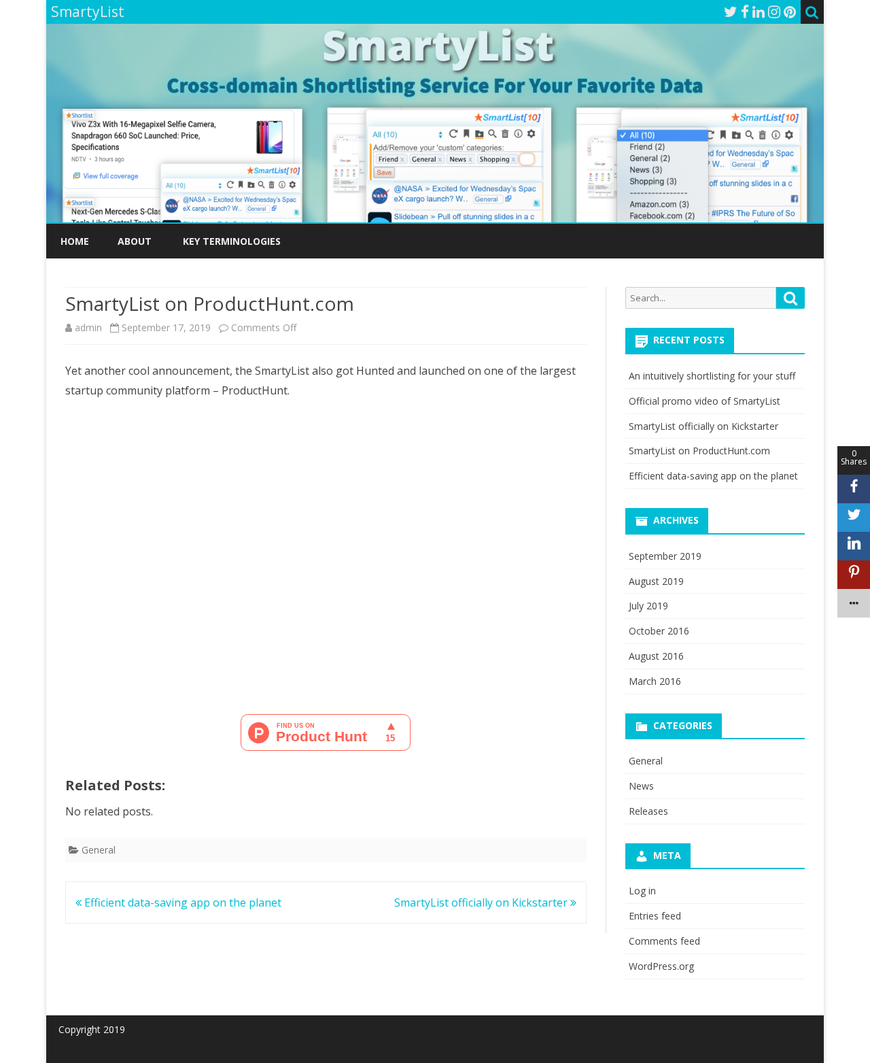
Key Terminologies (232, 241)
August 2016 (656, 655)
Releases (648, 811)
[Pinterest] (790, 11)
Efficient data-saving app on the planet (181, 902)
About (135, 241)
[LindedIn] (758, 11)
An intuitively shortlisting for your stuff (712, 375)
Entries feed (655, 915)
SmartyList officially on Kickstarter (482, 902)
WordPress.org (661, 966)
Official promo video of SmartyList (704, 400)
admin (88, 327)
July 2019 (648, 605)
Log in (642, 890)
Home (74, 241)
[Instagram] (774, 11)
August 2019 (656, 581)
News (641, 785)
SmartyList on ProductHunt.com (699, 450)
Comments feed (664, 940)
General (99, 849)
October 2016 (659, 630)
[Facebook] (745, 11)
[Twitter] (730, 11)
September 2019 (665, 556)
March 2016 (655, 681)
